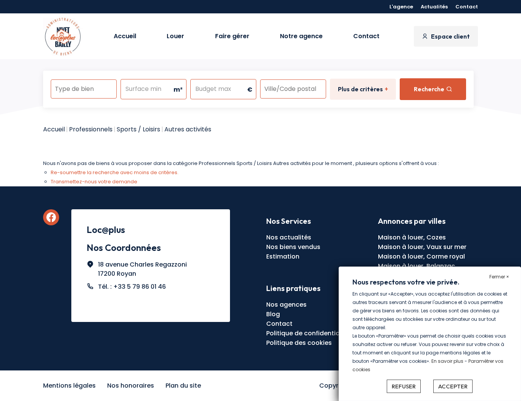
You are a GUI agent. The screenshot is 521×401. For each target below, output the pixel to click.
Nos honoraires (130, 385)
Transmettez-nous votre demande (94, 181)
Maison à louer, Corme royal (421, 256)
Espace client (450, 36)
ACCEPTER (453, 386)
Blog (273, 314)
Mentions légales (69, 385)
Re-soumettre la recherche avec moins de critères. (114, 172)
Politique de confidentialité (307, 333)
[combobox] (84, 89)
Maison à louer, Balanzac (416, 266)
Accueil (125, 36)
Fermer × (499, 276)
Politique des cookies (299, 342)
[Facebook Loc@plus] (51, 217)
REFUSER (404, 386)
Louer (175, 36)
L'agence (401, 6)
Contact (466, 6)
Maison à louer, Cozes (412, 237)
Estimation (282, 256)
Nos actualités (288, 237)
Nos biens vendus (293, 247)
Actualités (434, 6)
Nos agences (286, 304)
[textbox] (83, 86)
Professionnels (91, 129)
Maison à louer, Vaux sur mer (422, 247)
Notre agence (301, 36)
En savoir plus (448, 361)
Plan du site (183, 385)
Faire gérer (232, 36)
